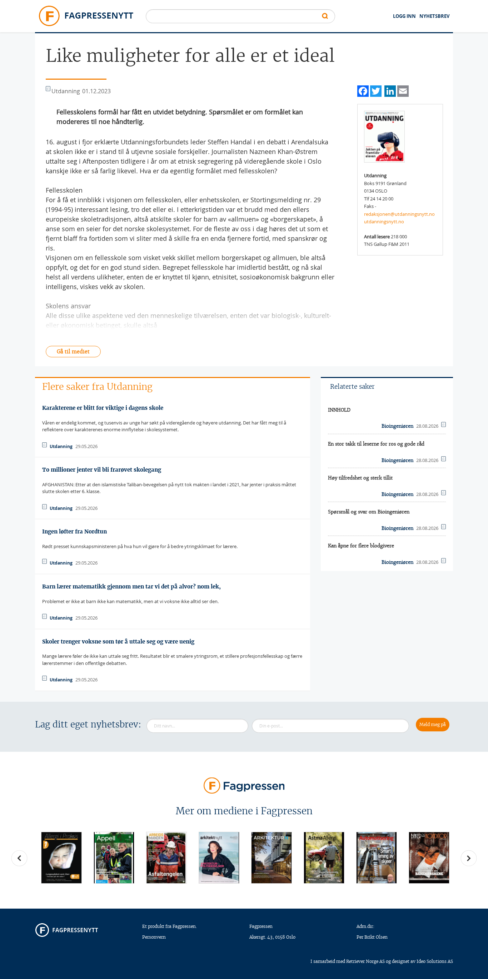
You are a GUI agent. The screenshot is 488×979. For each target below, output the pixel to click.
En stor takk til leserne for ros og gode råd (376, 444)
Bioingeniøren (397, 426)
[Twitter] (376, 90)
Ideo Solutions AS (435, 961)
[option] (61, 858)
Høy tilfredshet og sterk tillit (360, 478)
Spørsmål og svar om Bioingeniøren (368, 512)
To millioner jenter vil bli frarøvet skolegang (101, 469)
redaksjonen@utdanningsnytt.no (399, 214)
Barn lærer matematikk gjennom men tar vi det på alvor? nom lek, (131, 586)
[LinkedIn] (390, 90)
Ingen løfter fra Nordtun (74, 531)
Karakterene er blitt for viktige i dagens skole (102, 407)
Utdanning (61, 446)
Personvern (154, 937)
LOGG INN (404, 16)
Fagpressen (261, 926)
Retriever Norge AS (365, 961)
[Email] (403, 90)
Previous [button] (19, 858)
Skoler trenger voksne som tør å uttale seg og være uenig (118, 641)
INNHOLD (339, 410)
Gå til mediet (73, 351)
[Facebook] (363, 90)
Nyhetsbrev (434, 16)
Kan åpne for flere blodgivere (361, 546)
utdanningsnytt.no (384, 221)
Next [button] (468, 858)
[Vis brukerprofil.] (384, 136)
